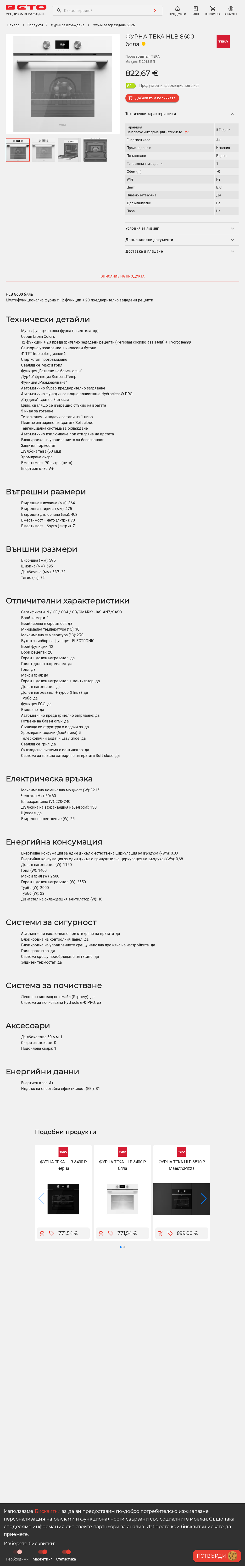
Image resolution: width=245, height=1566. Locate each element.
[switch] (44, 1551)
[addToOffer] (51, 1233)
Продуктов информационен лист (169, 85)
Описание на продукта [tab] (122, 276)
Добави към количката (155, 98)
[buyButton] (42, 1233)
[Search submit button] (155, 10)
